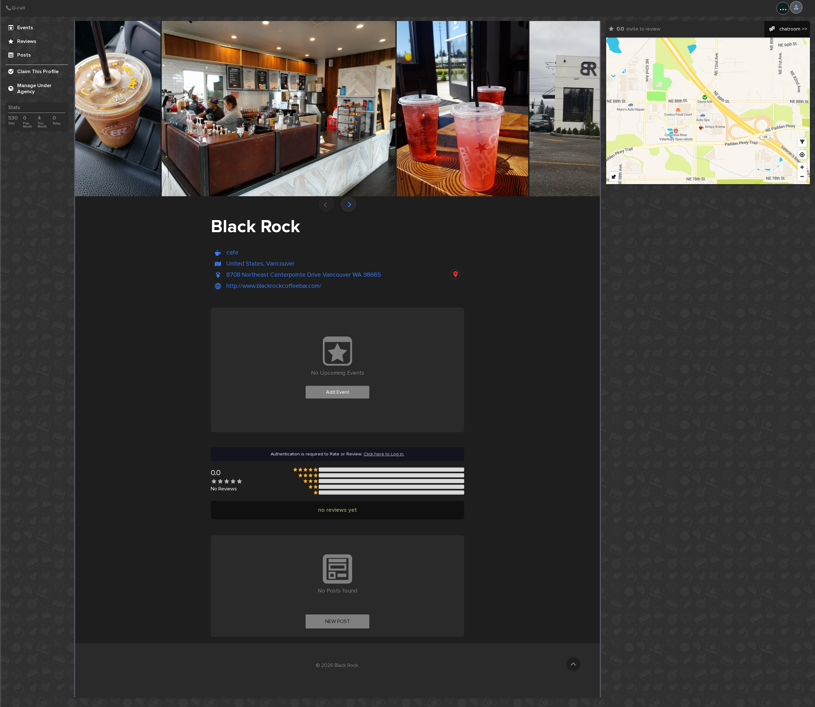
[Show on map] (455, 274)
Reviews (26, 41)
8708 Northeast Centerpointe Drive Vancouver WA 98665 (303, 275)
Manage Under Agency (34, 88)
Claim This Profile (38, 71)
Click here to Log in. (384, 454)
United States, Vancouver (260, 263)
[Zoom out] (802, 176)
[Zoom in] (802, 167)
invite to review (638, 29)
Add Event (337, 392)
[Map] (708, 111)
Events (25, 27)
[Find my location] (802, 154)
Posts (24, 55)
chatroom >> (793, 29)
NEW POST (337, 621)
